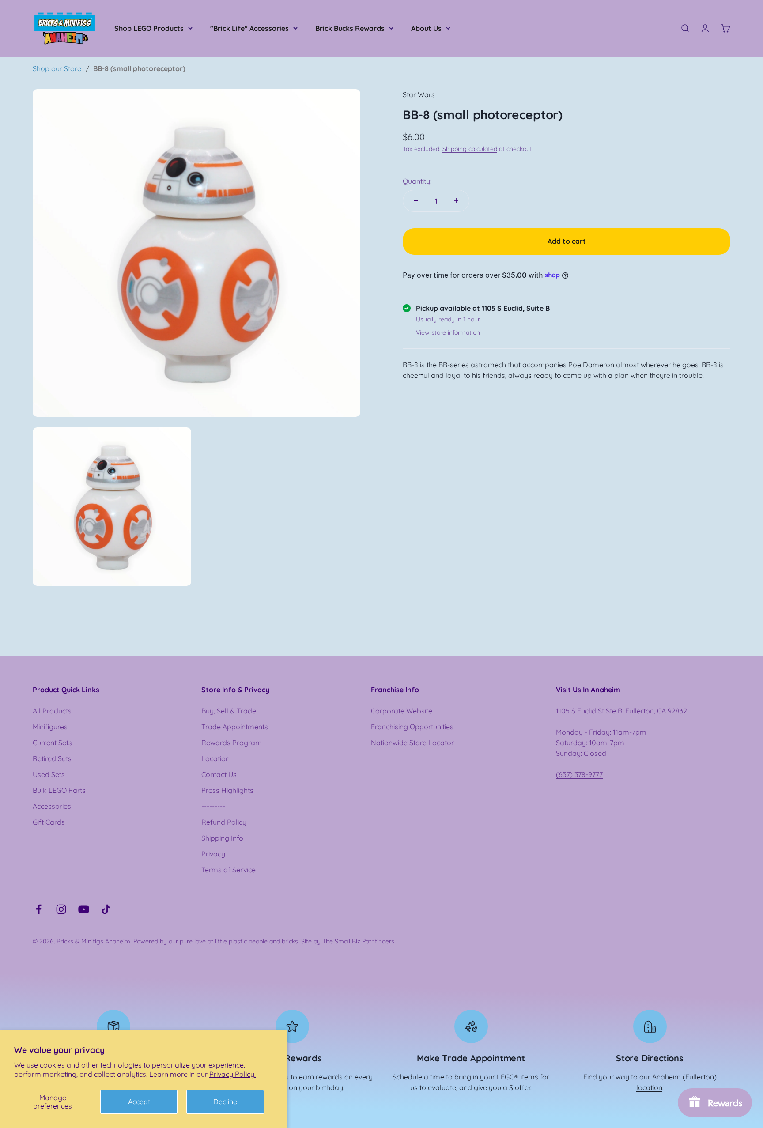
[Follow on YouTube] (84, 909)
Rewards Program (231, 742)
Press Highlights (227, 790)
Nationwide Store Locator (412, 742)
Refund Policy (223, 822)
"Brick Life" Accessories (249, 28)
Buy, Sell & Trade (228, 710)
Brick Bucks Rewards (350, 28)
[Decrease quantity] (416, 200)
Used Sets (49, 774)
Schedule (407, 1076)
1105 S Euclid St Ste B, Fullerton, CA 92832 (621, 710)
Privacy (213, 853)
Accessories (52, 806)
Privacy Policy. (232, 1074)
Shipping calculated (469, 149)
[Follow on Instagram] (61, 909)
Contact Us (219, 774)
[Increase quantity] (456, 200)
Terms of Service (228, 869)
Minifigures (50, 726)
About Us (426, 28)
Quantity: (417, 180)
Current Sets (52, 742)
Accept (139, 1101)
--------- (213, 806)
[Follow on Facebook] (39, 909)
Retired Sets (52, 758)
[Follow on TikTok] (106, 909)
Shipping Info (222, 838)
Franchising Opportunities (412, 726)
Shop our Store (57, 68)
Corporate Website (401, 710)
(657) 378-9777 (579, 774)
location (649, 1087)
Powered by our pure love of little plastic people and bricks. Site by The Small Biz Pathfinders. (264, 941)
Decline (225, 1101)
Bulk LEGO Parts (59, 790)
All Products (52, 710)
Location (215, 758)
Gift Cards (49, 822)
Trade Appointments (234, 726)
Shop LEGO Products (149, 28)
